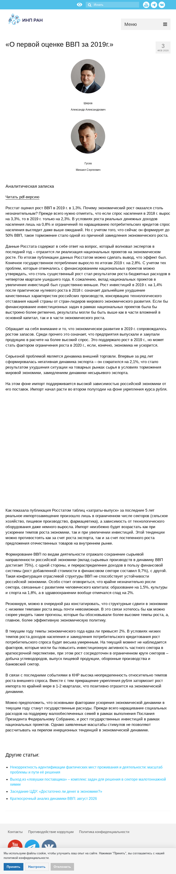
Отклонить (62, 867)
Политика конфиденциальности (104, 832)
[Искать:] (112, 5)
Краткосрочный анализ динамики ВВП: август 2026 (53, 799)
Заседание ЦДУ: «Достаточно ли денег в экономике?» (56, 791)
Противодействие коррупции (51, 832)
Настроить (37, 867)
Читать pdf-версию (22, 197)
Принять (13, 867)
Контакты (15, 832)
